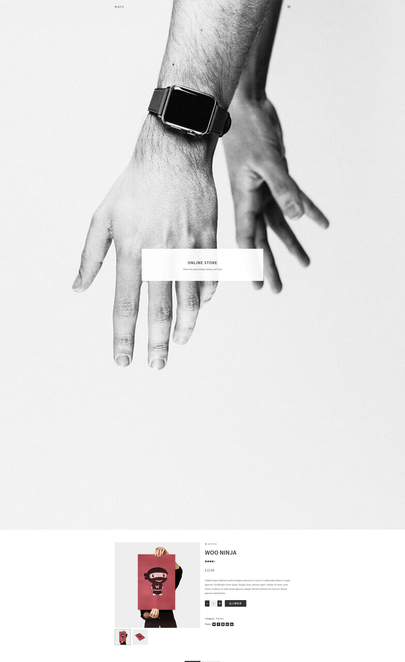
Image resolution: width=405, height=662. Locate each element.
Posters (220, 618)
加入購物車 (235, 603)
